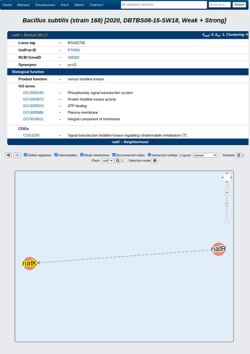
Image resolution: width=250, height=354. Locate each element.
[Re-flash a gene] (117, 160)
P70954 (74, 50)
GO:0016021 (33, 119)
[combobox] (164, 5)
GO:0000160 (33, 93)
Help (65, 5)
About (79, 5)
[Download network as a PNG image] (8, 155)
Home (7, 5)
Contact (97, 5)
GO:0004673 (33, 99)
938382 (73, 57)
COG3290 (31, 135)
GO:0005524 (33, 106)
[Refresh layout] (238, 155)
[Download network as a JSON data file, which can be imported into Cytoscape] (17, 155)
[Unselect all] (154, 160)
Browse (23, 5)
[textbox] (164, 4)
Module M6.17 (36, 35)
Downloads (45, 5)
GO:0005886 (33, 112)
